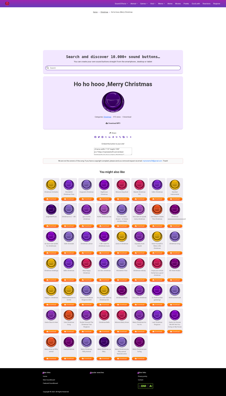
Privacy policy (142, 376)
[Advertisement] (113, 31)
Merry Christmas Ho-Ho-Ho (139, 323)
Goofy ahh (196, 4)
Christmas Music (121, 297)
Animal (133, 4)
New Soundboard (49, 380)
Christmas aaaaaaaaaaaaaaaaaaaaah (175, 218)
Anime (169, 4)
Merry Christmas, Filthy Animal (86, 350)
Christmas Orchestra (51, 192)
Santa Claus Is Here (51, 322)
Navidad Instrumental (175, 193)
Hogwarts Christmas (86, 192)
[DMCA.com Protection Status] (160, 386)
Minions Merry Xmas (122, 322)
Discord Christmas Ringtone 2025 (86, 299)
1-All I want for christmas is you (104, 245)
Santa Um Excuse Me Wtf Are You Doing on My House (175, 324)
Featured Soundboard (50, 383)
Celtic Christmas (157, 192)
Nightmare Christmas (104, 193)
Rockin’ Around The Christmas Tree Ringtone (86, 324)
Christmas (104, 12)
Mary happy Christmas (87, 272)
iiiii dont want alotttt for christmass (51, 245)
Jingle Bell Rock (51, 217)
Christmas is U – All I (69, 217)
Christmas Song (174, 244)
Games (143, 4)
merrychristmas (69, 349)
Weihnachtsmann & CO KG (68, 299)
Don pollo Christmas (139, 297)
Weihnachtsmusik (175, 297)
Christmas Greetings (51, 270)
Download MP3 (114, 123)
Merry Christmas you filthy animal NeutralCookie (122, 351)
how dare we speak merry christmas (139, 218)
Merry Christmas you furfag (139, 350)
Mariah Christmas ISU (139, 193)
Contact (140, 380)
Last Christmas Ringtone (157, 323)
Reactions (206, 4)
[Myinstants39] (7, 3)
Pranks (186, 4)
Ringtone (216, 4)
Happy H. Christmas (51, 297)
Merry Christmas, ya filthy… (104, 350)
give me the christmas (86, 218)
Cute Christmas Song (69, 323)
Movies (178, 4)
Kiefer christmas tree (104, 217)
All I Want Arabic (174, 270)
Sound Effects (120, 4)
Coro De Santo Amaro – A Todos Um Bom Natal (122, 219)
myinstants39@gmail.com (152, 161)
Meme (160, 4)
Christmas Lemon (87, 244)
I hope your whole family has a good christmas (157, 273)
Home (95, 12)
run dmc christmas (104, 270)
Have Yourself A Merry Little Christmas (157, 246)
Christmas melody (139, 270)
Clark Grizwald (69, 244)
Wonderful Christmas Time (69, 193)
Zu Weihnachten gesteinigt (157, 299)
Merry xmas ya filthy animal (51, 350)
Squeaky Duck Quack (139, 245)
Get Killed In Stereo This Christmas (157, 218)
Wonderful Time (121, 270)
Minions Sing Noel (122, 192)
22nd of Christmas (122, 244)
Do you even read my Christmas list (104, 299)
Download (52, 199)
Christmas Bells (104, 322)
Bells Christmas (69, 270)
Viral (152, 4)
